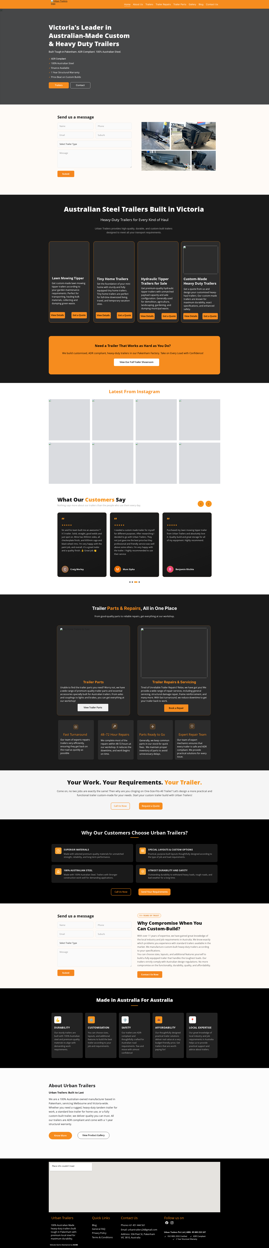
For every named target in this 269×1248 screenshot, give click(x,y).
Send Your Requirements (154, 891)
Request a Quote (151, 805)
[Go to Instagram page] (172, 1222)
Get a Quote (210, 316)
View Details (190, 316)
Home (127, 4)
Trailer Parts (179, 4)
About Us (138, 4)
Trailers (149, 4)
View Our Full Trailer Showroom (136, 362)
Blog (201, 4)
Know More (60, 1135)
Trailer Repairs (163, 4)
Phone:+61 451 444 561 (133, 1225)
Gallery (192, 4)
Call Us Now (120, 805)
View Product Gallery (93, 1135)
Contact (80, 85)
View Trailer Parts (93, 707)
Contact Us (212, 4)
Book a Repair (176, 708)
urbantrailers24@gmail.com (142, 1229)
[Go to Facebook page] (166, 1222)
